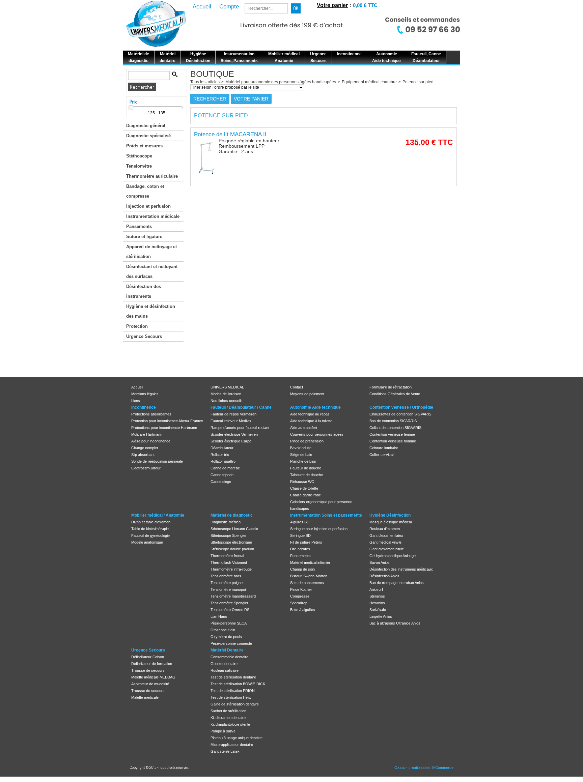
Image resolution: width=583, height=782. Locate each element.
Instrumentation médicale (152, 216)
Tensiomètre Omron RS (230, 610)
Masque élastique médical (390, 522)
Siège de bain (301, 455)
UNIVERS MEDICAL (227, 387)
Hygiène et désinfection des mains (150, 311)
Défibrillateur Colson (147, 657)
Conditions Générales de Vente (394, 394)
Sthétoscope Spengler (229, 535)
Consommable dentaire (229, 657)
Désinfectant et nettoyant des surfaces (151, 271)
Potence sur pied (418, 82)
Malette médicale (145, 697)
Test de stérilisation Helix (231, 697)
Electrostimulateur (146, 468)
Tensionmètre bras (226, 576)
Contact (296, 387)
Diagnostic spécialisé (148, 135)
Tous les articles (205, 82)
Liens (135, 401)
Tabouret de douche (306, 475)
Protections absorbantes (151, 414)
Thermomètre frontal (227, 556)
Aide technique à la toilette (311, 421)
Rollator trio (220, 455)
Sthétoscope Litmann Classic (234, 529)
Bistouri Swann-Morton (308, 576)
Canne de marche (225, 468)
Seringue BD (300, 535)
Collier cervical (381, 455)
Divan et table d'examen (150, 522)
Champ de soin (302, 569)
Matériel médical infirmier (310, 562)
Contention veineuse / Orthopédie (401, 407)
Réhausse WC (302, 482)
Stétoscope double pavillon (232, 549)
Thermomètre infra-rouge (231, 569)
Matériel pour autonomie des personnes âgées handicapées (280, 82)
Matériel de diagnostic (232, 515)
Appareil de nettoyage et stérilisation (151, 251)
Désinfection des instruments (143, 291)
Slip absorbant (143, 455)
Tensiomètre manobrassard (233, 596)
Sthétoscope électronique (231, 542)
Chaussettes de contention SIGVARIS (400, 414)
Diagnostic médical (226, 522)
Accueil (137, 387)
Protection (137, 326)
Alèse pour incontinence (150, 441)
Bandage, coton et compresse (145, 191)
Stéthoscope (139, 155)
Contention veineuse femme (392, 434)
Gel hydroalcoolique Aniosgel (392, 556)
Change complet (144, 448)
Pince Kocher (301, 589)
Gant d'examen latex (386, 535)
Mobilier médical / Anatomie (157, 515)
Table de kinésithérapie (150, 529)
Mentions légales (145, 394)
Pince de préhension (307, 441)
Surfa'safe (377, 610)
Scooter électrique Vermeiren (234, 434)
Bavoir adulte (300, 448)
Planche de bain (303, 461)
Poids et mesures (144, 145)
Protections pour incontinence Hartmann (164, 428)
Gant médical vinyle (385, 542)
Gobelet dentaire (224, 664)
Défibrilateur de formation (151, 664)
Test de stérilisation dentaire (233, 677)
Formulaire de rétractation (390, 387)
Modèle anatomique (147, 542)
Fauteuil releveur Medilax (231, 421)
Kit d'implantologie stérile (230, 724)
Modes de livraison (226, 394)
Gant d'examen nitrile (386, 549)
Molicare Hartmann (146, 434)
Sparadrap (298, 603)
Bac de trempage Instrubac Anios (396, 583)
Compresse (299, 596)
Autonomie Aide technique (315, 407)
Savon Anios (379, 562)
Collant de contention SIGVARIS (395, 428)
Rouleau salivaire (225, 670)
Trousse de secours (148, 670)
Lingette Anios (380, 616)
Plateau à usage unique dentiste (236, 738)
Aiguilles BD (299, 522)
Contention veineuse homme (392, 441)
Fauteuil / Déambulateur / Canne (241, 407)
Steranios (377, 596)
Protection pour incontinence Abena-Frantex (167, 421)
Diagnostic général (145, 125)
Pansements (139, 226)
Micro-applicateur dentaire (232, 745)
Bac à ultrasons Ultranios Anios (394, 623)
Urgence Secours (144, 336)
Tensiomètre (139, 166)
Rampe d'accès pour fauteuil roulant (240, 428)
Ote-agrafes (300, 549)
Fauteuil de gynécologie (150, 535)
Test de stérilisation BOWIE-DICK (238, 684)
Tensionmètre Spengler (229, 603)
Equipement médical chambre (369, 82)
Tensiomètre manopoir (229, 589)
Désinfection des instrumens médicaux (401, 569)
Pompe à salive (223, 731)
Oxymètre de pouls (226, 637)
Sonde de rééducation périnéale (157, 461)
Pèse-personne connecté (231, 643)
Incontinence (143, 407)
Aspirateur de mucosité (150, 684)
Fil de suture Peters (306, 542)
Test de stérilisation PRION (233, 691)
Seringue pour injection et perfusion (319, 529)
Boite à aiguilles (302, 610)
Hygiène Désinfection (390, 515)
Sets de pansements (307, 583)
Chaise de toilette (304, 488)
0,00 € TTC (365, 5)
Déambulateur (222, 448)
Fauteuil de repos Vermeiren (233, 414)
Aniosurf (376, 589)
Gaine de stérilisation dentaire (235, 704)
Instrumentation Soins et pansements (326, 515)
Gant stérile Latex (225, 751)
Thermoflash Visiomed (229, 562)
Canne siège (221, 482)
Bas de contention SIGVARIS (393, 421)
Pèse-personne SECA (229, 623)
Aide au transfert (303, 428)
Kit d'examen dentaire (228, 718)
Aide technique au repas (310, 414)
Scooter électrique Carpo (231, 441)
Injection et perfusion (148, 206)
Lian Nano (219, 616)
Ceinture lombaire (383, 448)
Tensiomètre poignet (227, 583)
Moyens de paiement (307, 394)
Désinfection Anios (384, 576)
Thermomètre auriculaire (152, 176)
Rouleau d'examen (384, 529)
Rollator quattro (223, 461)
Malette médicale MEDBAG (153, 677)
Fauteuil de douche (305, 468)
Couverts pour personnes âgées (316, 434)
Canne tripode (222, 475)
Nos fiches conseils (227, 401)
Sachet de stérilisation (228, 711)
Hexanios (377, 603)
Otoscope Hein (223, 630)
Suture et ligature (144, 236)
